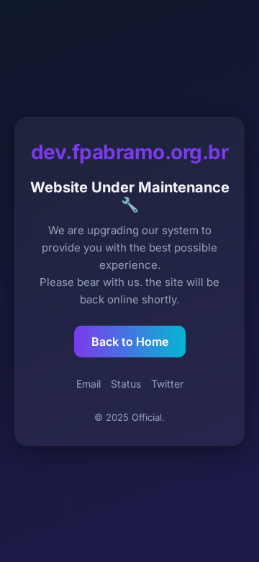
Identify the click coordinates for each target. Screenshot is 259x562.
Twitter (167, 384)
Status (126, 384)
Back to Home (129, 341)
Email (88, 384)
